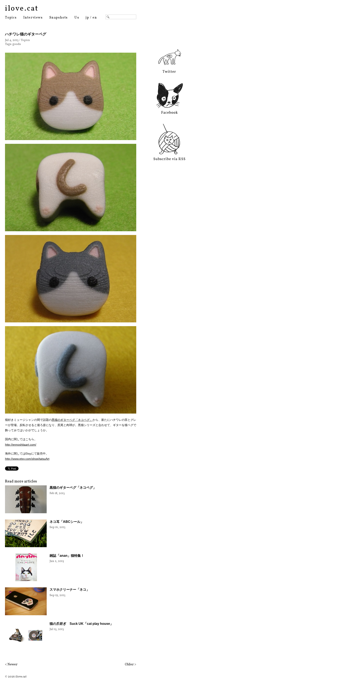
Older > (130, 664)
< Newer (11, 664)
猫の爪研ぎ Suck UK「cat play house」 (81, 623)
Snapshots (58, 17)
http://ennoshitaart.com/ (20, 444)
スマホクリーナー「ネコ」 (70, 589)
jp (87, 17)
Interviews (33, 17)
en (94, 17)
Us (76, 17)
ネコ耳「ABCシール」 (67, 521)
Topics (11, 17)
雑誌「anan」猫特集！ (67, 555)
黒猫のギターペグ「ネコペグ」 (72, 419)
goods (16, 44)
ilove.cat (22, 9)
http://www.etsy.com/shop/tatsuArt (27, 458)
